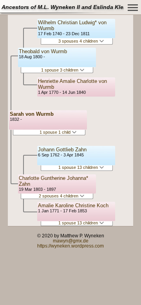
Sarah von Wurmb (32, 114)
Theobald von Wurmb (43, 51)
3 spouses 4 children (78, 41)
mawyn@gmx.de (71, 240)
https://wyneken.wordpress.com (70, 245)
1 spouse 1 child (56, 132)
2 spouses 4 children (59, 196)
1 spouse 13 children (78, 167)
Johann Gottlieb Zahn (62, 149)
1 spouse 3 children (60, 70)
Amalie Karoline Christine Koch (73, 205)
